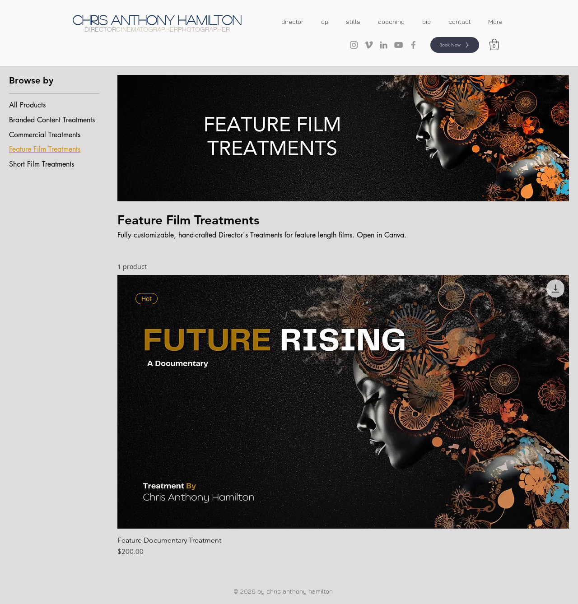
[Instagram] (354, 45)
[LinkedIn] (383, 45)
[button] (494, 44)
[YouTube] (398, 45)
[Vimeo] (369, 45)
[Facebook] (413, 45)
